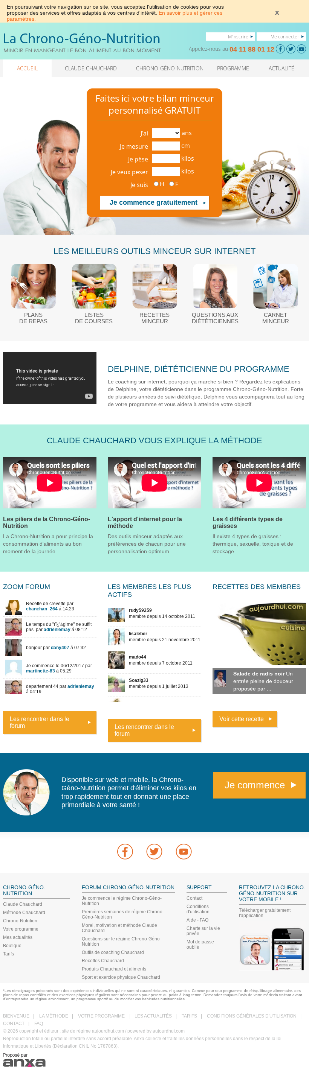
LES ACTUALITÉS (153, 1016)
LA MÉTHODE (53, 1016)
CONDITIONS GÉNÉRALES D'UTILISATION (252, 1016)
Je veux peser (129, 172)
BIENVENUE (16, 1016)
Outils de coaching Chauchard (113, 952)
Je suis (139, 185)
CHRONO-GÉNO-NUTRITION (169, 68)
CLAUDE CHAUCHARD (91, 68)
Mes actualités (17, 937)
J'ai (144, 133)
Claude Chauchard (22, 904)
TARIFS (189, 1016)
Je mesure (134, 146)
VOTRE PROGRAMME (101, 1016)
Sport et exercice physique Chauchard (121, 977)
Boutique (12, 945)
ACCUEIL (27, 68)
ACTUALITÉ (281, 68)
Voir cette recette (241, 719)
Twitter (154, 851)
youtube (184, 851)
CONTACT (13, 1023)
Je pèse (138, 159)
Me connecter (285, 36)
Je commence (255, 785)
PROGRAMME (233, 68)
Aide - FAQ (197, 920)
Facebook (125, 851)
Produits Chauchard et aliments (114, 969)
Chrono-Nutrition (20, 920)
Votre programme (20, 929)
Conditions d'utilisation (198, 909)
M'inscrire (238, 36)
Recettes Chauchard (103, 960)
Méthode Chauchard (24, 912)
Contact (194, 898)
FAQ (38, 1023)
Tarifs (8, 954)
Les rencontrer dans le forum (39, 722)
